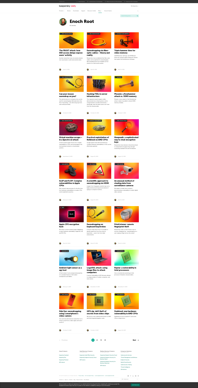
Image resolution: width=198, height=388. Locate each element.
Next (134, 340)
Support (83, 10)
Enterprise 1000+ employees (132, 1)
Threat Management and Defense (129, 357)
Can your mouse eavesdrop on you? (67, 95)
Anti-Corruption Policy (89, 375)
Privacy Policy (81, 375)
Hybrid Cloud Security (126, 362)
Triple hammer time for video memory (124, 51)
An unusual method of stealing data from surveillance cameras (124, 183)
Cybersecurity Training (126, 364)
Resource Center (92, 10)
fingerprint (119, 207)
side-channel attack (122, 120)
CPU (62, 207)
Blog (99, 10)
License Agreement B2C (99, 375)
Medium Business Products (107, 351)
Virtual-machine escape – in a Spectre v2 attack (70, 138)
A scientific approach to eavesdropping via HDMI (98, 182)
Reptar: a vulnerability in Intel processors (125, 269)
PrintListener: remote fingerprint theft (124, 225)
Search (137, 15)
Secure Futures (108, 10)
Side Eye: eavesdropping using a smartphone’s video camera (70, 313)
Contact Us (61, 379)
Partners (70, 379)
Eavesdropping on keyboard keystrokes (96, 225)
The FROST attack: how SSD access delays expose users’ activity (71, 52)
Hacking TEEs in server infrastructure (97, 95)
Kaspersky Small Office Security (87, 355)
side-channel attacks (66, 33)
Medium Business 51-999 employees (114, 1)
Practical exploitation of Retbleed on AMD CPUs (98, 138)
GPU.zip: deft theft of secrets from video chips (98, 312)
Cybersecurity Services (126, 355)
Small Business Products (86, 351)
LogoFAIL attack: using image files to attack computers (97, 270)
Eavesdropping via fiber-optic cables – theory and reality (98, 52)
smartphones (64, 251)
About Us (66, 379)
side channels (120, 164)
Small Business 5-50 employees (95, 1)
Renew (69, 10)
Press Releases (86, 379)
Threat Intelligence (125, 367)
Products (61, 10)
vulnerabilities (65, 164)
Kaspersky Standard (64, 355)
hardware (119, 77)
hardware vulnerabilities (123, 33)
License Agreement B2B (109, 375)
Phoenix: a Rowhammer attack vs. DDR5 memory (125, 95)
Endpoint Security (125, 359)
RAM (90, 77)
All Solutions (124, 369)
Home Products (81, 1)
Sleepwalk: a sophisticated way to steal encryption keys (126, 139)
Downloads (76, 10)
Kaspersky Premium (63, 359)
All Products (62, 362)
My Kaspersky (134, 6)
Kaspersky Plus (62, 357)
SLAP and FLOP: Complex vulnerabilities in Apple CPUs (70, 183)
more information (106, 385)
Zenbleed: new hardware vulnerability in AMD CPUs (126, 312)
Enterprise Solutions (126, 351)
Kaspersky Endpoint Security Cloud (88, 357)
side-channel (92, 164)
